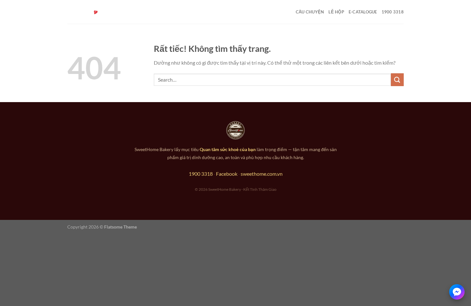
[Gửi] (397, 79)
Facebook (226, 174)
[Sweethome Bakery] (99, 12)
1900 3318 (393, 11)
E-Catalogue (363, 11)
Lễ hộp (336, 11)
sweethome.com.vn (262, 174)
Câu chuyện (310, 11)
